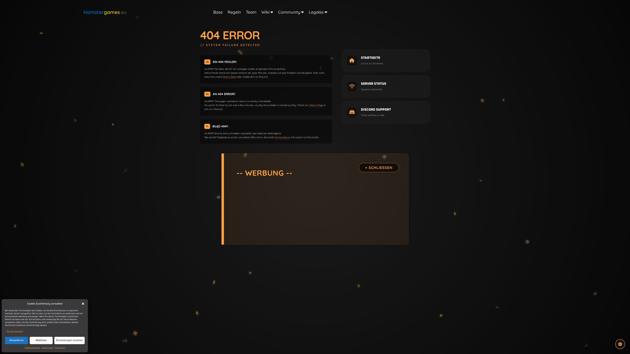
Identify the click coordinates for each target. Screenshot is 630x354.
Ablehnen (41, 340)
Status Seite (229, 76)
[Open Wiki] (271, 12)
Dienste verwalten (15, 332)
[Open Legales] (326, 12)
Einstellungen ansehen (69, 340)
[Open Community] (302, 12)
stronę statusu (282, 137)
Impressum (60, 348)
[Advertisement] (316, 209)
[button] (83, 303)
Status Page (316, 105)
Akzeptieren (16, 340)
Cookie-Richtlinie (32, 348)
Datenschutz (47, 348)
